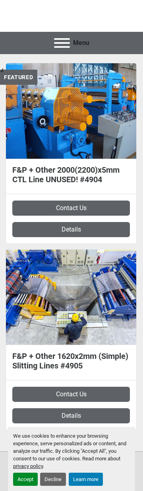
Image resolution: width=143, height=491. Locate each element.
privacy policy (28, 466)
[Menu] (62, 43)
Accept (25, 479)
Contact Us (71, 208)
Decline (53, 479)
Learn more (86, 479)
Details (71, 229)
